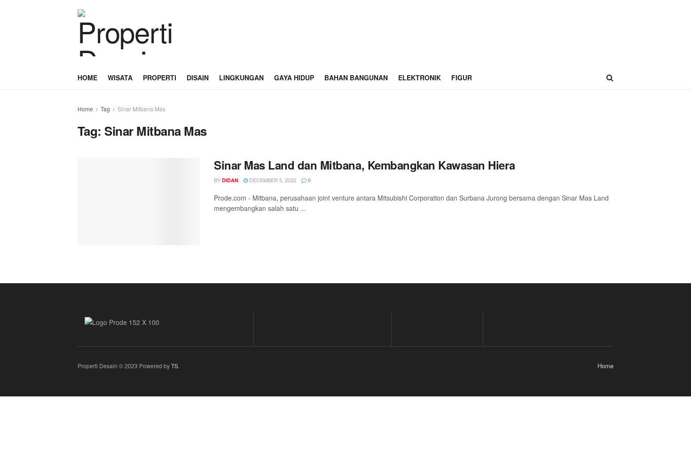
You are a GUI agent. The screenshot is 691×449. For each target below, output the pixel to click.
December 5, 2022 (272, 180)
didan (230, 180)
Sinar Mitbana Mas (141, 109)
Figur (461, 77)
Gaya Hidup (294, 77)
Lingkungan (241, 77)
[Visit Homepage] (125, 32)
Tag (105, 109)
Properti (159, 77)
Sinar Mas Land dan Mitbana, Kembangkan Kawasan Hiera (364, 165)
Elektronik (419, 77)
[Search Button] (609, 77)
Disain (198, 77)
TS (174, 366)
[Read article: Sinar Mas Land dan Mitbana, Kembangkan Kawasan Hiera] (139, 201)
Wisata (120, 77)
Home (87, 77)
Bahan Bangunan (356, 77)
